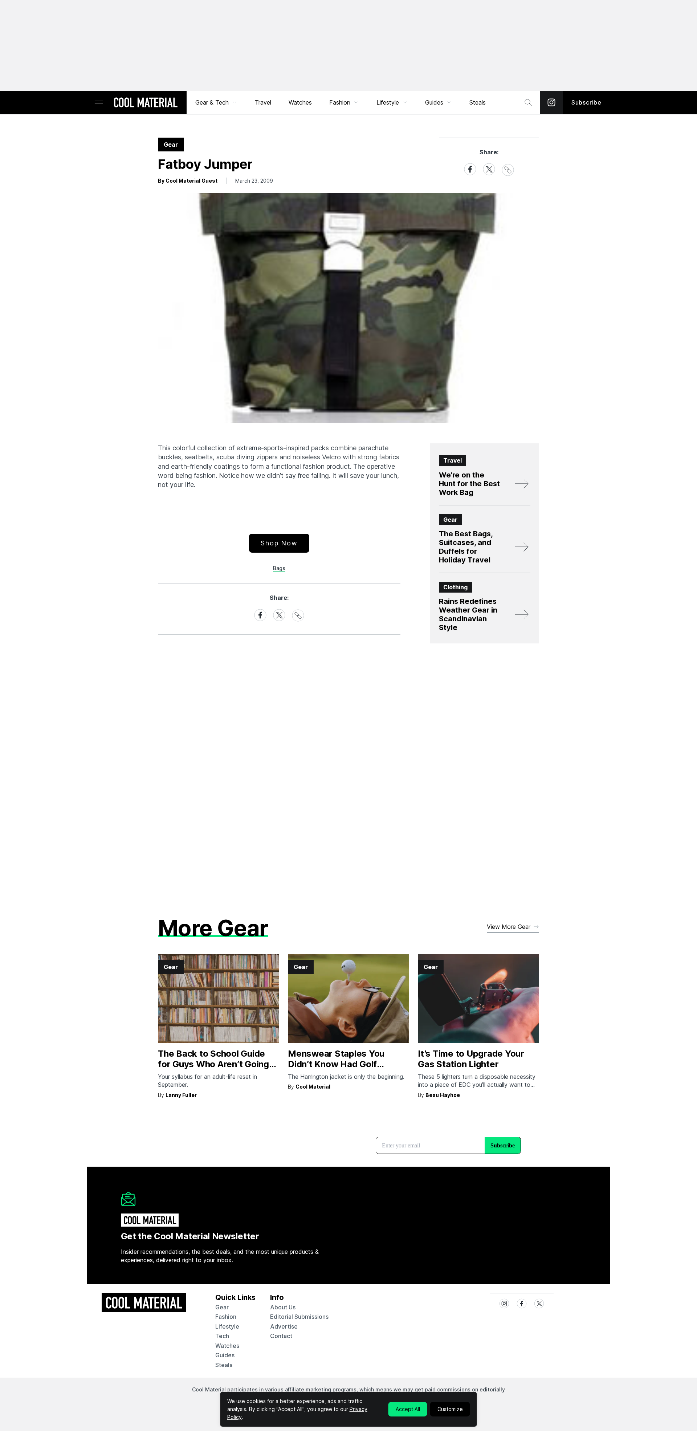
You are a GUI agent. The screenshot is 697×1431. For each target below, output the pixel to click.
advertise (284, 1326)
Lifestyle (387, 102)
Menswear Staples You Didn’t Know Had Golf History (336, 1064)
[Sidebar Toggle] (99, 102)
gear (222, 1307)
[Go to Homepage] (145, 103)
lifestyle (227, 1326)
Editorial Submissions (299, 1316)
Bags (279, 568)
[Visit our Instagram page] (551, 102)
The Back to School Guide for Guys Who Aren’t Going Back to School (213, 1064)
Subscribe (586, 102)
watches (227, 1345)
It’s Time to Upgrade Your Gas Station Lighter (471, 1058)
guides (225, 1355)
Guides (434, 102)
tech (222, 1335)
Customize (450, 1409)
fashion (225, 1316)
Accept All (408, 1409)
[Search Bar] (528, 102)
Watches (300, 102)
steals (477, 102)
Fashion (339, 102)
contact (281, 1335)
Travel (263, 102)
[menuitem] (216, 102)
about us (282, 1307)
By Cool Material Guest (187, 181)
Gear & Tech (212, 102)
